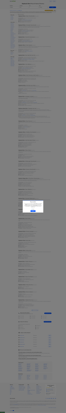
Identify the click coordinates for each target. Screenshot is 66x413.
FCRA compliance (35, 205)
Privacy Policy (35, 203)
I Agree (33, 209)
